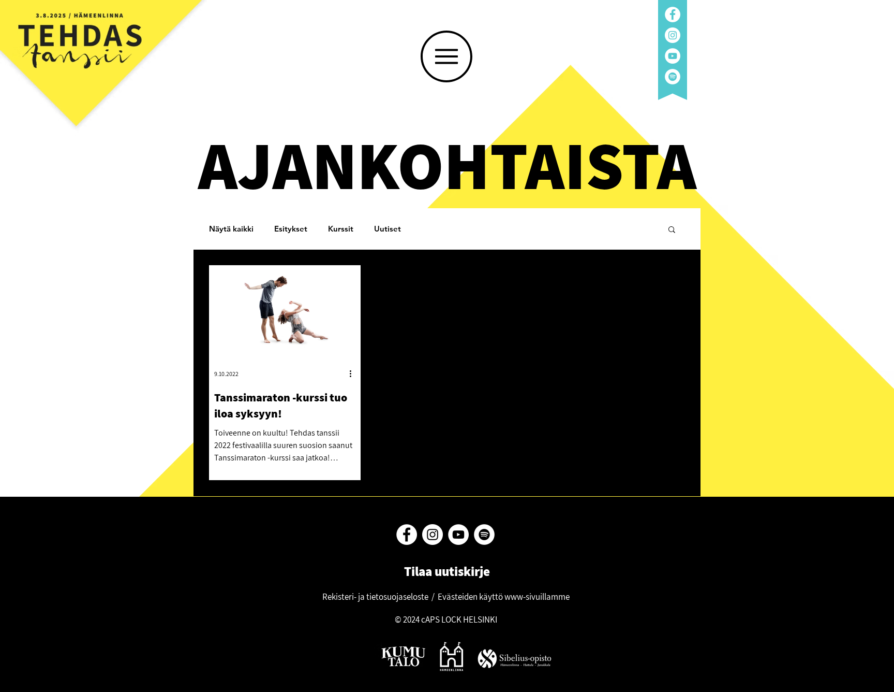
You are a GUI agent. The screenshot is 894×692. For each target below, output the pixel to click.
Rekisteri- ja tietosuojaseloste (375, 596)
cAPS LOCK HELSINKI (459, 619)
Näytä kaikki (231, 229)
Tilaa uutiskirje (445, 571)
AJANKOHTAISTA (447, 164)
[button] (446, 56)
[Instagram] (672, 35)
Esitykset (290, 229)
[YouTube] (672, 56)
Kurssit (340, 229)
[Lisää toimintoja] (354, 374)
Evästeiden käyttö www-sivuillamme (504, 596)
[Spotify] (672, 76)
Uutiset (387, 229)
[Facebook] (672, 14)
